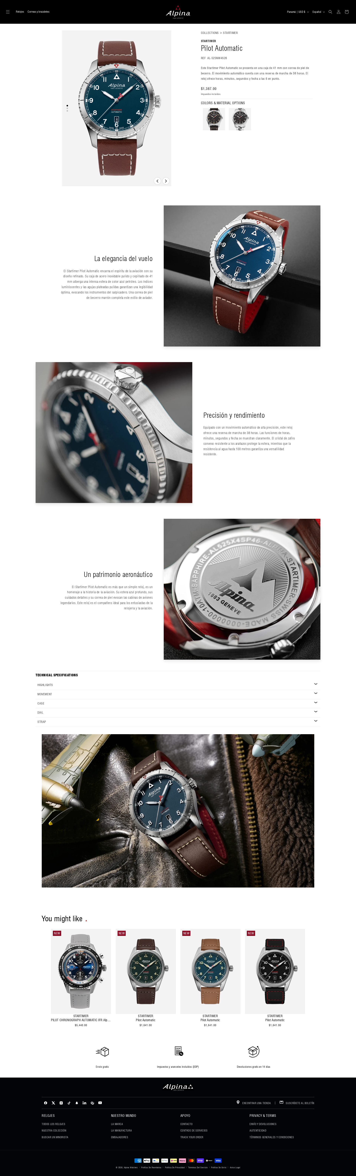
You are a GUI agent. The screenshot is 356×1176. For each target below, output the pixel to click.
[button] (8, 12)
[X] (53, 1103)
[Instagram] (61, 1103)
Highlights (45, 685)
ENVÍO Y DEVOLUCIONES (263, 1124)
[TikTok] (69, 1103)
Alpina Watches (131, 1167)
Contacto (186, 1124)
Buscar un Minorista (55, 1137)
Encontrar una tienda (256, 1103)
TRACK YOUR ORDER (192, 1137)
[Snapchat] (77, 1103)
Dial (40, 712)
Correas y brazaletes (38, 11)
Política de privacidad (174, 1167)
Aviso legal (235, 1167)
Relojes (20, 11)
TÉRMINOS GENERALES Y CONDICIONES (272, 1137)
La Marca (117, 1124)
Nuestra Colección (54, 1130)
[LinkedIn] (84, 1103)
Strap (41, 722)
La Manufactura (121, 1130)
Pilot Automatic (145, 1020)
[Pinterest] (92, 1103)
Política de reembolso (151, 1167)
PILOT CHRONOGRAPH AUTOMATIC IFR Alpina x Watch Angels (81, 1020)
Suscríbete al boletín (299, 1103)
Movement (44, 694)
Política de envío (218, 1167)
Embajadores (119, 1137)
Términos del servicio (198, 1167)
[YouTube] (100, 1103)
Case (40, 703)
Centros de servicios (194, 1130)
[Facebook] (46, 1103)
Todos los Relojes (53, 1124)
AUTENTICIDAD (258, 1130)
